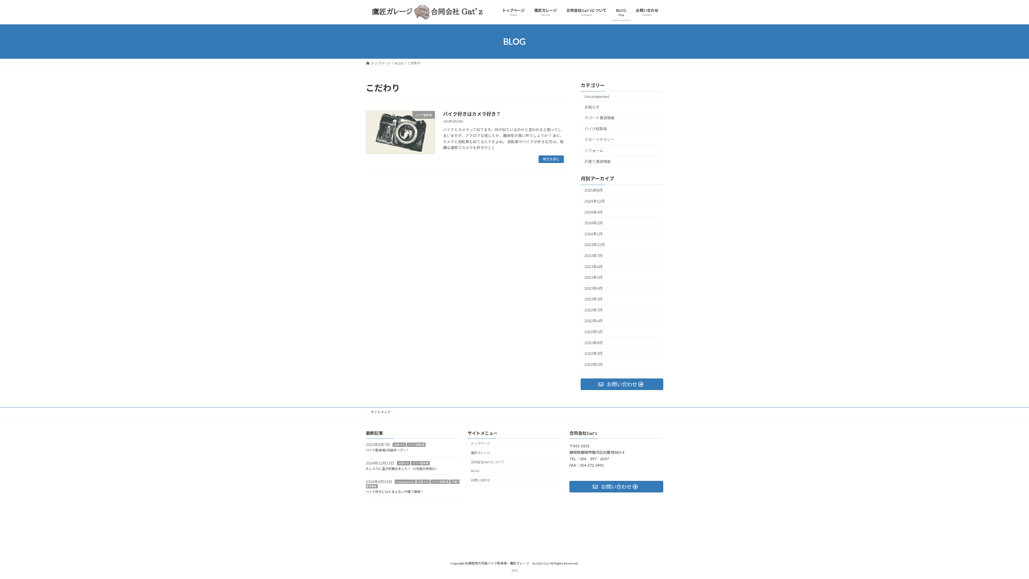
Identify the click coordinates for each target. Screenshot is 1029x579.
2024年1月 (593, 234)
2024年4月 (593, 212)
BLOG (475, 471)
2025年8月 (593, 190)
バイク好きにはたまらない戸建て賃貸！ (395, 492)
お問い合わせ (480, 480)
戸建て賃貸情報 (597, 161)
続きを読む (551, 159)
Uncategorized (596, 96)
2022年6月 (593, 320)
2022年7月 (593, 310)
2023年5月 (593, 277)
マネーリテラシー (599, 139)
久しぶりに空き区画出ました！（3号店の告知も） (402, 469)
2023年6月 (593, 266)
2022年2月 (593, 364)
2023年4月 (593, 288)
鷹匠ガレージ (480, 453)
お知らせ (591, 107)
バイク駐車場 (595, 129)
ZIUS (514, 570)
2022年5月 (593, 331)
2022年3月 (593, 353)
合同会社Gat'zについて (487, 462)
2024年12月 (594, 201)
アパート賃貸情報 (599, 118)
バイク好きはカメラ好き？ (472, 114)
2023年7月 (593, 255)
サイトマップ (380, 412)
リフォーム (593, 150)
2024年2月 (593, 223)
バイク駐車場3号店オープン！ (387, 450)
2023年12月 (594, 244)
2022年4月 (593, 342)
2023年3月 (593, 299)
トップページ (480, 443)
